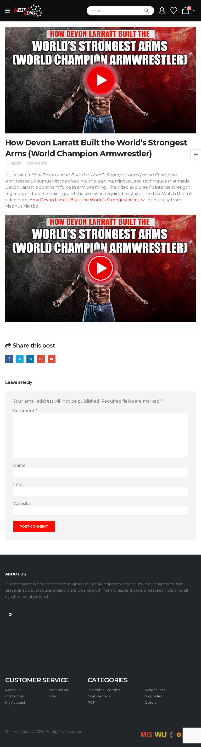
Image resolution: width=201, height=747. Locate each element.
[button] (100, 268)
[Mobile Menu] (9, 10)
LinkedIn (30, 359)
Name (19, 465)
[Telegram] (10, 614)
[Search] (146, 10)
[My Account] (162, 10)
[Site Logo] (27, 10)
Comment (25, 411)
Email (51, 359)
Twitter (20, 359)
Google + (41, 359)
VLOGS (16, 163)
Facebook (9, 359)
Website (21, 504)
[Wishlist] (174, 10)
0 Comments (37, 163)
